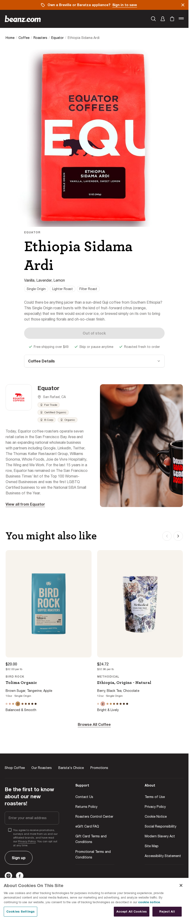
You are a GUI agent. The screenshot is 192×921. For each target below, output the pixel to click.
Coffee (24, 38)
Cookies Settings (20, 911)
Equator (57, 38)
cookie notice (149, 902)
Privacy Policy (27, 841)
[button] (162, 18)
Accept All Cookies (131, 911)
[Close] (181, 885)
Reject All (167, 911)
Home (10, 38)
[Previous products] (167, 536)
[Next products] (178, 536)
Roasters (40, 38)
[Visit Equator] (19, 397)
